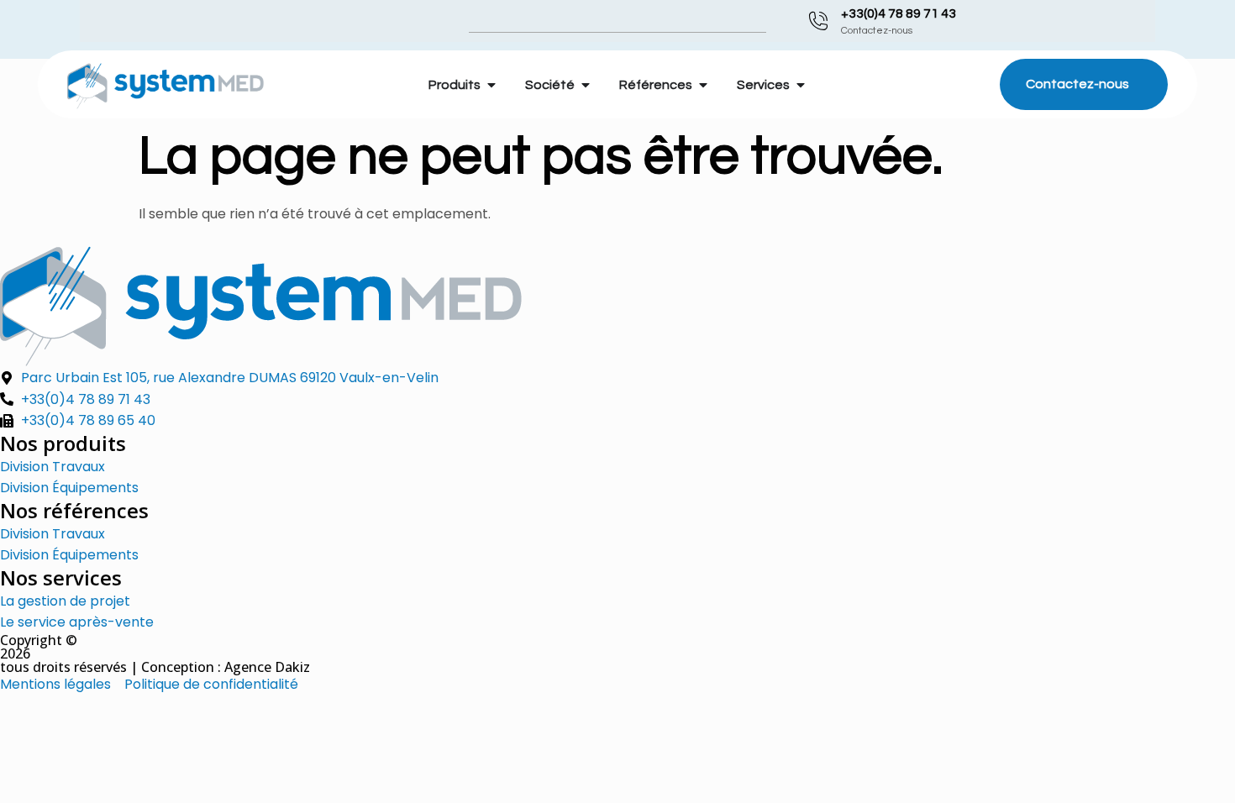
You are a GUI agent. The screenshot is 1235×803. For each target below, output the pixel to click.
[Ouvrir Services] (800, 85)
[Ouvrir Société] (585, 85)
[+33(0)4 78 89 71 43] (818, 21)
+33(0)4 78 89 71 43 (898, 13)
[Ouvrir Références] (703, 85)
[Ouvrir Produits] (491, 85)
